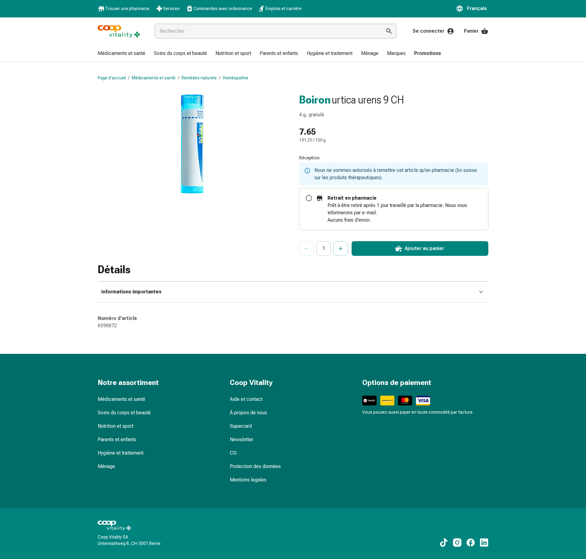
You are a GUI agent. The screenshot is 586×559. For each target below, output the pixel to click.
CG (233, 453)
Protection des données (255, 466)
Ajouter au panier (424, 248)
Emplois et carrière (284, 8)
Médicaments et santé (153, 77)
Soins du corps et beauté (124, 413)
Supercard (241, 426)
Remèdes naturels (199, 77)
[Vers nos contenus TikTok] (444, 542)
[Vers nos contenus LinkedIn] (484, 542)
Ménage (106, 466)
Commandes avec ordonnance (222, 8)
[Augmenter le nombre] (340, 248)
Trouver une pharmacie (127, 8)
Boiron (315, 99)
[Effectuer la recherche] (389, 31)
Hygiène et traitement (120, 453)
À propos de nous (248, 413)
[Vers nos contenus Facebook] (470, 542)
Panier (471, 31)
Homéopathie (235, 77)
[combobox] (267, 31)
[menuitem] (121, 53)
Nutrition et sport (115, 426)
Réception (309, 158)
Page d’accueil (112, 77)
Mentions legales (248, 480)
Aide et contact (246, 399)
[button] (472, 8)
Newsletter (241, 439)
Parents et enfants (117, 439)
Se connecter (428, 31)
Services (171, 8)
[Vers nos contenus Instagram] (457, 542)
